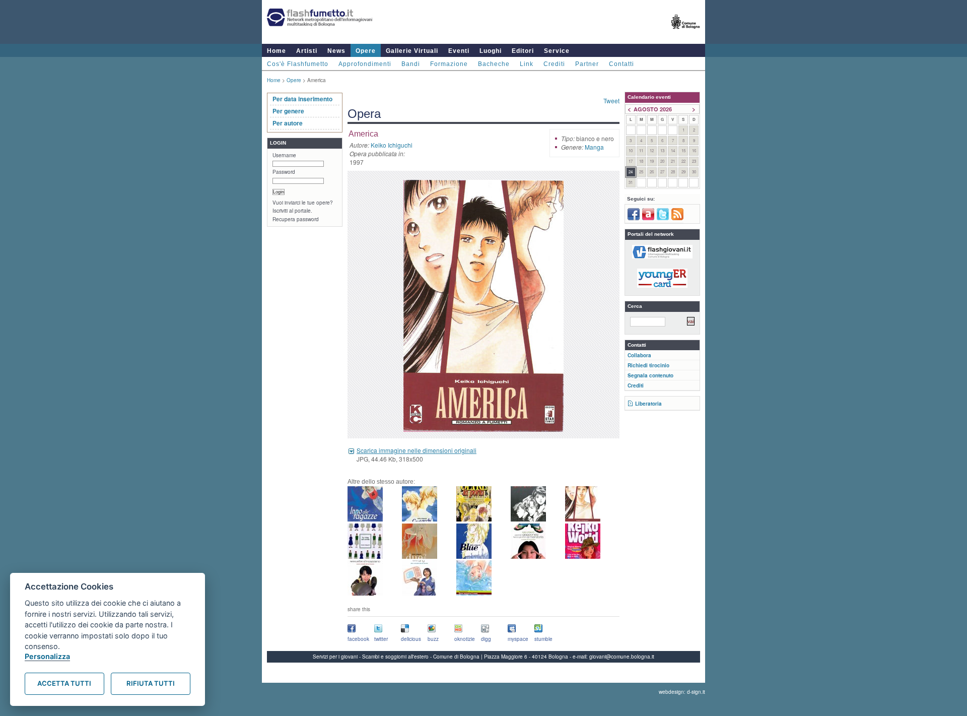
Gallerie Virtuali (412, 50)
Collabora (639, 355)
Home (276, 50)
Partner (587, 64)
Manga (594, 147)
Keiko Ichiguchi (391, 145)
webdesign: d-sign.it (682, 691)
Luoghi (490, 50)
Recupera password (295, 219)
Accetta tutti (64, 683)
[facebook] (634, 218)
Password (283, 171)
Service (557, 50)
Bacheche (494, 64)
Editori (523, 50)
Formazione (449, 64)
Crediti (554, 64)
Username (284, 155)
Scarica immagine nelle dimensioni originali (416, 450)
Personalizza (47, 656)
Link (526, 64)
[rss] (677, 218)
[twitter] (663, 218)
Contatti (621, 64)
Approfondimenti (364, 64)
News (336, 50)
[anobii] (648, 218)
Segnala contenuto (650, 375)
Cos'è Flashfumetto (297, 64)
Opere (366, 50)
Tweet (611, 100)
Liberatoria (648, 403)
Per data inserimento (302, 98)
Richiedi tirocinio (648, 365)
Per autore (287, 122)
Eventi (458, 50)
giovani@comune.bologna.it (621, 656)
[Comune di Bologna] (685, 33)
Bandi (410, 64)
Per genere (288, 110)
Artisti (306, 50)
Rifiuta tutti (150, 683)
